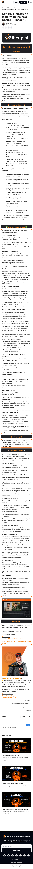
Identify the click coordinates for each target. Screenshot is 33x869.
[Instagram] (24, 855)
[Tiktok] (16, 855)
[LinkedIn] (8, 855)
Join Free (23, 2)
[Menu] (28, 2)
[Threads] (28, 855)
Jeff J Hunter (9, 23)
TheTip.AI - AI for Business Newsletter (10, 8)
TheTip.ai (22, 638)
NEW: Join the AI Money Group (12, 678)
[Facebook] (20, 855)
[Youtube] (12, 855)
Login (16, 2)
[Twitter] (4, 855)
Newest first (25, 716)
